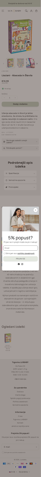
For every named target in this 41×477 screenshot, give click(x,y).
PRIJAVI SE (20, 258)
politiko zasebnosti (26, 253)
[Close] (35, 210)
